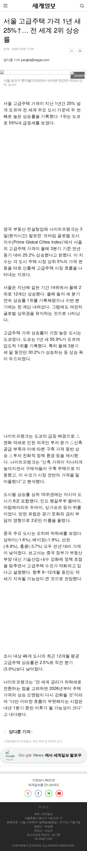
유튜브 (59, 793)
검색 (82, 5)
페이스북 (38, 793)
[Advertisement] (43, 175)
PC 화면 (43, 807)
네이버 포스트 (48, 793)
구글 (27, 793)
